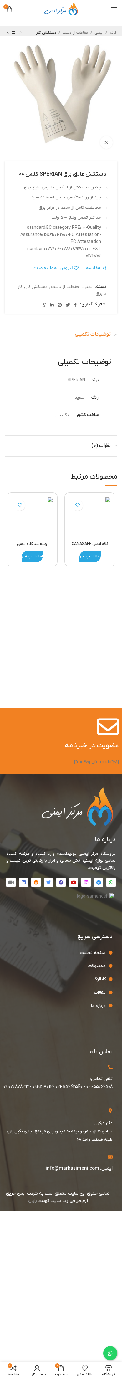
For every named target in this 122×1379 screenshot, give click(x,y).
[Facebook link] (75, 305)
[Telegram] (98, 882)
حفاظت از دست (75, 32)
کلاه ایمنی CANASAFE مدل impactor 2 (90, 546)
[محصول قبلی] (20, 33)
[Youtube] (73, 882)
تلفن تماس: (101, 1079)
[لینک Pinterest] (60, 305)
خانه (113, 32)
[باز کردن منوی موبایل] (114, 9)
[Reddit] (36, 882)
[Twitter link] (68, 305)
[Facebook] (61, 882)
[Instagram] (86, 882)
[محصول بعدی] (8, 33)
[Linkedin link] (52, 305)
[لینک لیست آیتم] (56, 953)
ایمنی (99, 32)
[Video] (11, 882)
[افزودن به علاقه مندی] (77, 505)
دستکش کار (46, 32)
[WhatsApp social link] (44, 305)
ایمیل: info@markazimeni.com (79, 1168)
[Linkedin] (23, 882)
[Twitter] (48, 882)
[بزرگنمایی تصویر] (106, 142)
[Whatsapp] (111, 882)
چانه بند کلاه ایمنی (32, 543)
